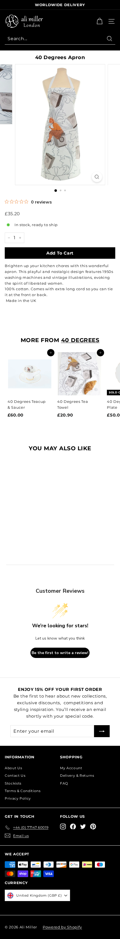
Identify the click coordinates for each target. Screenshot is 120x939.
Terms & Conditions (23, 791)
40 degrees (80, 340)
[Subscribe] (102, 731)
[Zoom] (97, 177)
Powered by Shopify (62, 927)
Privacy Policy (18, 798)
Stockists (13, 783)
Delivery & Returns (77, 775)
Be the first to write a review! (60, 652)
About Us (13, 768)
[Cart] (99, 21)
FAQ (64, 783)
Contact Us (15, 775)
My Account (71, 768)
